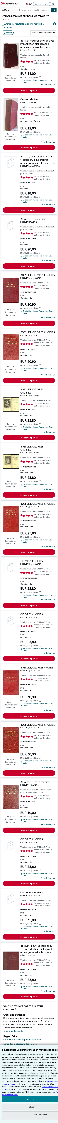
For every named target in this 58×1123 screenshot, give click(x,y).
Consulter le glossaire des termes (20, 1043)
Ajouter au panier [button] (29, 90)
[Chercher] (54, 10)
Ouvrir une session (42, 4)
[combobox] (32, 10)
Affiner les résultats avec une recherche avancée (24, 25)
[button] (48, 84)
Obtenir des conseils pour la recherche (22, 1039)
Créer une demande (13, 1031)
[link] (54, 24)
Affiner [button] (9, 32)
